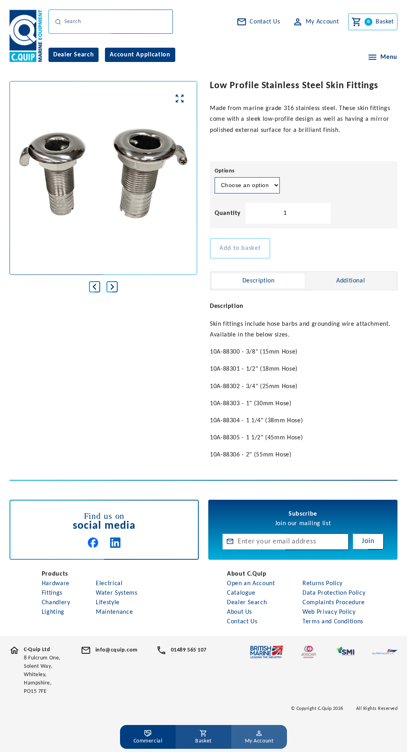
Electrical (109, 583)
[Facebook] (93, 542)
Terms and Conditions (332, 622)
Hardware (56, 583)
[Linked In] (115, 542)
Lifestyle (108, 602)
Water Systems (116, 593)
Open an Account (251, 583)
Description (258, 281)
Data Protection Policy (333, 593)
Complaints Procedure (333, 602)
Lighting (53, 612)
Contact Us (242, 622)
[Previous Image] (94, 286)
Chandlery (56, 602)
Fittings (52, 593)
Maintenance (114, 612)
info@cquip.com (116, 650)
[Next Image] (112, 286)
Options (225, 171)
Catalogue (241, 593)
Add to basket (240, 248)
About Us (239, 612)
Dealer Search (247, 602)
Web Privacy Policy (329, 612)
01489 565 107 (189, 650)
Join (368, 541)
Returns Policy (322, 583)
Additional (350, 281)
